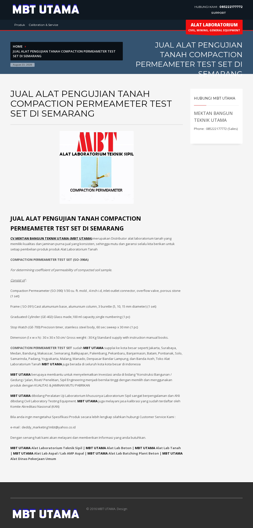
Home (17, 46)
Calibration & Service (43, 25)
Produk (19, 25)
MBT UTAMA (20, 448)
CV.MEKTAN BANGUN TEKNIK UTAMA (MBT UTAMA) (51, 238)
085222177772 (231, 7)
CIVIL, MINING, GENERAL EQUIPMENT (214, 27)
